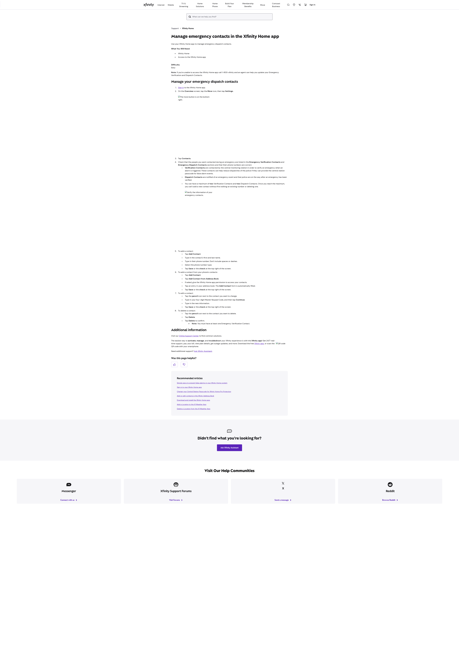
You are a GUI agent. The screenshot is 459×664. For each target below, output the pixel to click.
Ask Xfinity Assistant (203, 351)
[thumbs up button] (174, 364)
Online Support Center (189, 336)
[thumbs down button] (184, 364)
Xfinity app (259, 343)
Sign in (181, 87)
